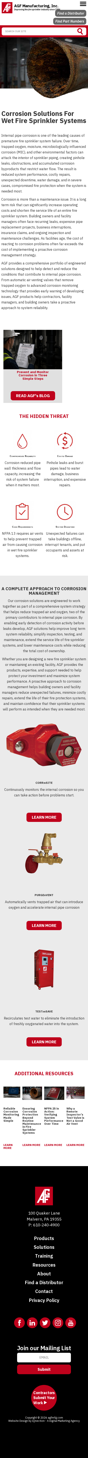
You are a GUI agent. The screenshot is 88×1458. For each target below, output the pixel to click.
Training (44, 1256)
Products (44, 1238)
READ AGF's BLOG (33, 395)
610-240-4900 (46, 1224)
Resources (44, 1265)
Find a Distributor (70, 13)
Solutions (44, 1247)
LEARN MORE (44, 817)
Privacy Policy (44, 1300)
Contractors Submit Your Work (44, 1397)
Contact (44, 1291)
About (44, 1273)
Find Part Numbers (69, 21)
